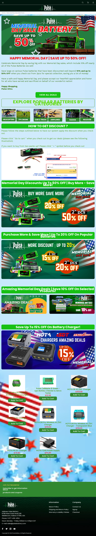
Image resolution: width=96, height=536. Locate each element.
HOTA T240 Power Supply (48, 450)
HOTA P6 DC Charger (17, 450)
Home (3, 13)
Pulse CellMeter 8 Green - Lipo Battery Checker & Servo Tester (47, 390)
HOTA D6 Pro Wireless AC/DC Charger (48, 423)
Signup (74, 509)
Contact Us (76, 507)
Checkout (76, 512)
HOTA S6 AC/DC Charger (79, 389)
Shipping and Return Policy (58, 509)
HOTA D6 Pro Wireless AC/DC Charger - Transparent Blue (79, 424)
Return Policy (54, 507)
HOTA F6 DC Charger (17, 418)
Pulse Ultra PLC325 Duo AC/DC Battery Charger (17, 393)
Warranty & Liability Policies (59, 512)
